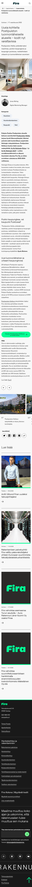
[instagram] (3, 856)
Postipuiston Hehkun (8, 301)
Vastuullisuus (5, 731)
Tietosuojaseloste (7, 876)
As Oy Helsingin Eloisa (18, 148)
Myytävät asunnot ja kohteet (10, 796)
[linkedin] (12, 856)
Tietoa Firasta (5, 724)
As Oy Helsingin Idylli (8, 151)
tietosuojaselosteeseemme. (15, 842)
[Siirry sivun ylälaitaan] (29, 880)
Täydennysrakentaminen (9, 780)
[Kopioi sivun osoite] (24, 435)
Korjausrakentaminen (8, 768)
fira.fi (9, 380)
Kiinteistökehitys (6, 756)
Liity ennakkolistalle (7, 801)
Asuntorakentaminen (8, 760)
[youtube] (28, 856)
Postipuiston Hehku (23, 136)
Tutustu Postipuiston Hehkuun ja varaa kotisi (15, 334)
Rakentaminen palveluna (9, 747)
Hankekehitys (5, 751)
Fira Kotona (5, 883)
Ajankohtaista (10, 8)
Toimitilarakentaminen (8, 764)
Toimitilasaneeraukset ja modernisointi (13, 772)
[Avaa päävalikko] (2, 3)
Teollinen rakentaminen (9, 784)
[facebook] (20, 856)
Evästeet (4, 880)
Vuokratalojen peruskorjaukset (11, 776)
